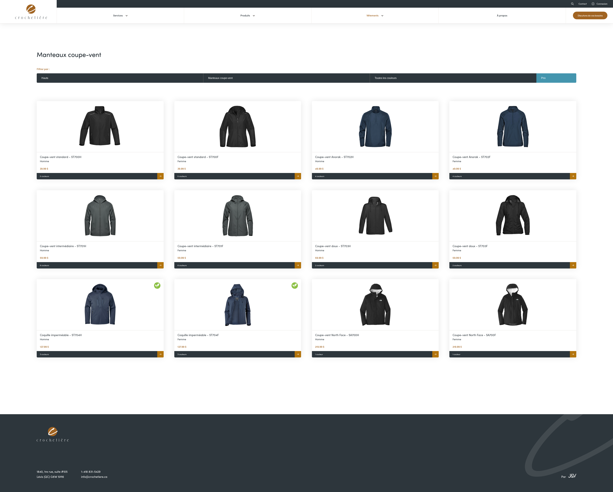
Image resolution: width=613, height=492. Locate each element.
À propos (502, 15)
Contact (583, 4)
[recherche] (572, 4)
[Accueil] (31, 21)
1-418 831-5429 (91, 472)
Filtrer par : (43, 69)
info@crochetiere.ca (94, 477)
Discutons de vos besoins (590, 15)
